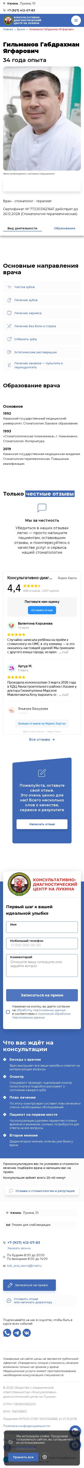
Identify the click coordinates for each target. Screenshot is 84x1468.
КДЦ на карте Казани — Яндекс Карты (42, 731)
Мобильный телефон (26, 940)
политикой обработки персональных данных (41, 1015)
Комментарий (21, 957)
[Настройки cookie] (44, 1457)
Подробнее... (26, 1447)
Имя (13, 924)
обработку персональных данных (41, 1010)
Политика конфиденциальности (26, 1426)
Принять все (23, 1457)
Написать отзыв (42, 824)
